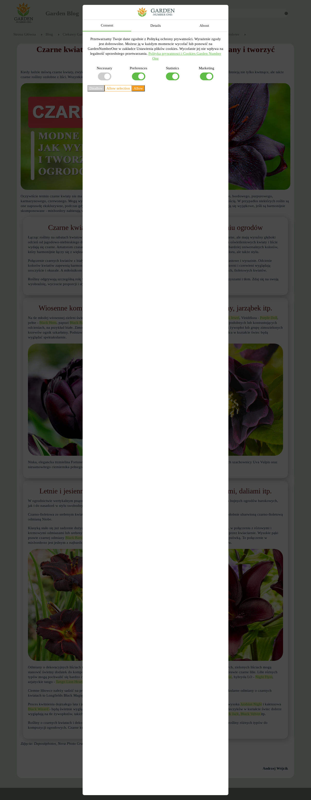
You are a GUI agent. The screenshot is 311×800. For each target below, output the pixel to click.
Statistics (172, 68)
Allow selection (118, 88)
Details (155, 25)
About (204, 25)
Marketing (206, 68)
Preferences (138, 68)
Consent (107, 25)
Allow (138, 88)
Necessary (104, 68)
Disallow (96, 88)
